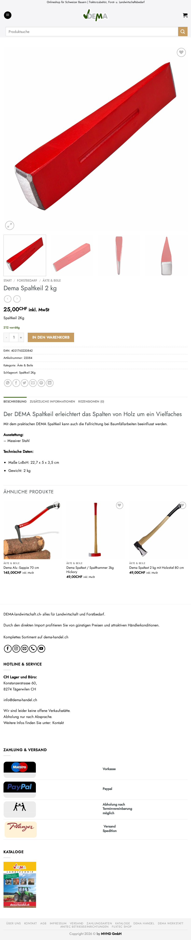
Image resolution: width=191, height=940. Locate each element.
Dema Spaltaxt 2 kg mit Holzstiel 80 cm (156, 567)
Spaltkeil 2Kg (27, 372)
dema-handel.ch (56, 637)
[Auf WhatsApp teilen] (8, 383)
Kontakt (58, 722)
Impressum (58, 923)
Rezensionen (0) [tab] (91, 401)
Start (7, 280)
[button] (7, 15)
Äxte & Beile (52, 280)
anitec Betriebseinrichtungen (84, 927)
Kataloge (122, 923)
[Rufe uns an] (33, 649)
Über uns (13, 923)
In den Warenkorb (50, 337)
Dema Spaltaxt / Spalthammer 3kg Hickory (90, 569)
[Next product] (7, 299)
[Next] (178, 138)
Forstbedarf (27, 280)
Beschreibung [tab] (15, 401)
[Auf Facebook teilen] (16, 383)
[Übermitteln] (183, 31)
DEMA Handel (144, 923)
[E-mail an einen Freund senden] (33, 383)
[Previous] (13, 138)
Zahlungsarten (99, 923)
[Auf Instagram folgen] (16, 649)
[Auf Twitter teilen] (24, 383)
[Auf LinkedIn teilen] (50, 383)
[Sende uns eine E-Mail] (24, 649)
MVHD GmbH (111, 933)
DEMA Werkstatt (171, 923)
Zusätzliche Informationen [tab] (52, 401)
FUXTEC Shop (122, 927)
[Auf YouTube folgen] (41, 649)
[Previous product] (16, 299)
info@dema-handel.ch (20, 700)
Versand (76, 923)
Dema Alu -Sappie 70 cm (21, 567)
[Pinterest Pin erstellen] (41, 383)
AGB (43, 923)
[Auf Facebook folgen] (8, 649)
